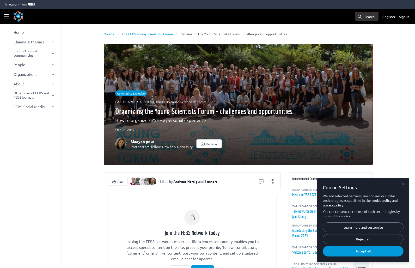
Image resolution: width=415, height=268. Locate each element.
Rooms (109, 34)
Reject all (363, 239)
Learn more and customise (363, 227)
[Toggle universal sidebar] (6, 16)
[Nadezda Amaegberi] (143, 180)
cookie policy (381, 200)
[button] (209, 143)
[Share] (271, 181)
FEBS (31, 4)
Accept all (363, 251)
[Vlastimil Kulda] (152, 180)
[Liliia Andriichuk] (148, 180)
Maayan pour (142, 141)
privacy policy (333, 205)
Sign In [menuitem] (404, 16)
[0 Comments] (261, 181)
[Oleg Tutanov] (138, 180)
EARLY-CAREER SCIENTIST (134, 102)
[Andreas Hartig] (133, 180)
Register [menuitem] (388, 16)
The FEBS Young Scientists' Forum (147, 34)
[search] (366, 16)
